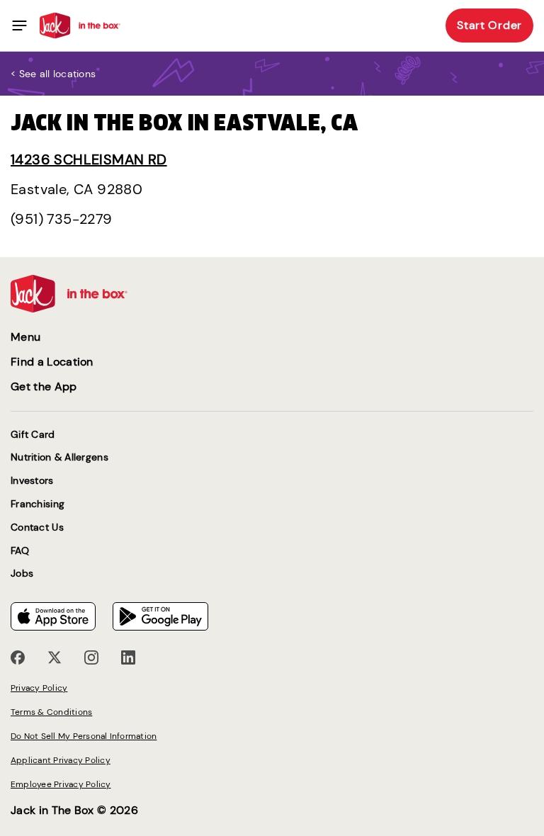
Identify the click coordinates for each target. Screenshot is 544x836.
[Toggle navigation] (19, 25)
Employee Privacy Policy (61, 784)
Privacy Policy (39, 688)
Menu (25, 337)
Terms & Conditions (51, 712)
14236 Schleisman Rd (89, 159)
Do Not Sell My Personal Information (84, 736)
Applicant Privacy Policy (60, 760)
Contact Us (37, 527)
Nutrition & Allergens (59, 457)
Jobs (22, 573)
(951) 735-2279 (62, 219)
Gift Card (33, 435)
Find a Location (52, 361)
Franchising (37, 504)
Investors (32, 481)
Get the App (44, 386)
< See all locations (53, 73)
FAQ (20, 551)
